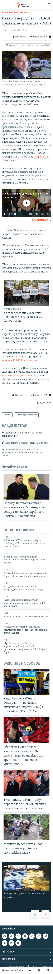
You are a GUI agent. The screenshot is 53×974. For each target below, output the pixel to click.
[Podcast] (11, 943)
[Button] (19, 37)
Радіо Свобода (18, 197)
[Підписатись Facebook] (4, 936)
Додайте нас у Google (12, 970)
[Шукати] (48, 970)
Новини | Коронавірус (16, 13)
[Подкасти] (39, 970)
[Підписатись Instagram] (32, 936)
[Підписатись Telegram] (45, 936)
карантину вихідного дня (17, 375)
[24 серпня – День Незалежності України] (26, 878)
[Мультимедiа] (29, 970)
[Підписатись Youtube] (25, 936)
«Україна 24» (41, 157)
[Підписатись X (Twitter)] (18, 936)
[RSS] (4, 943)
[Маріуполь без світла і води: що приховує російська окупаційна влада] (26, 827)
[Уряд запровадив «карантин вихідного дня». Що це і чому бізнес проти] (26, 293)
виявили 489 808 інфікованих (19, 360)
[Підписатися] (18, 943)
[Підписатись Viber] (38, 936)
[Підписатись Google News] (11, 936)
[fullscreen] (48, 214)
